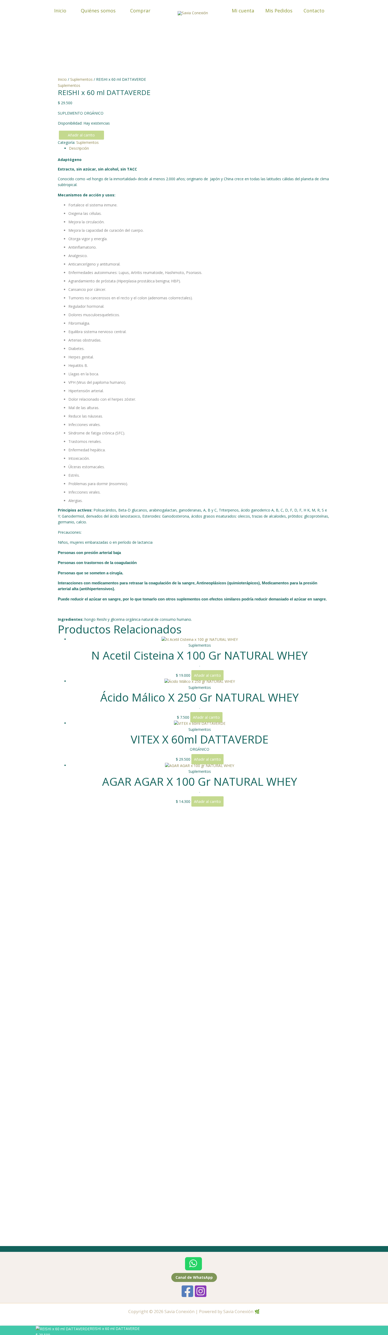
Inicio (60, 10)
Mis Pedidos (278, 10)
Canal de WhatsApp (194, 1277)
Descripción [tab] (79, 148)
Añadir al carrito (81, 135)
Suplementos (81, 79)
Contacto (314, 10)
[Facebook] (187, 1291)
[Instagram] (200, 1291)
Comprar (140, 10)
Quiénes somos (98, 10)
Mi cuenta (243, 10)
